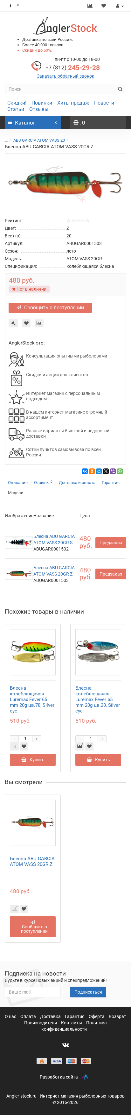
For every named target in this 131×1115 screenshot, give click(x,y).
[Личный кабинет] (119, 5)
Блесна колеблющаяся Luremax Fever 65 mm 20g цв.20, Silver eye (97, 699)
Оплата (28, 1016)
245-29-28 (72, 68)
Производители (41, 1022)
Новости (104, 103)
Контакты (72, 1022)
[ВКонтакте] (85, 471)
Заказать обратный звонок (65, 76)
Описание (18, 482)
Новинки (41, 103)
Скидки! (16, 103)
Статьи (15, 109)
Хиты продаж (73, 103)
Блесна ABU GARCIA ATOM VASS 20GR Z (32, 861)
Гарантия (111, 482)
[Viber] (113, 471)
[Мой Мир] (99, 471)
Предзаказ (111, 542)
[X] (106, 471)
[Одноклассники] (92, 471)
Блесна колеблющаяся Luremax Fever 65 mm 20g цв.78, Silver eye (32, 699)
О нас (11, 1016)
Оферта (97, 1016)
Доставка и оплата (77, 482)
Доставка (51, 1016)
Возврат (117, 1016)
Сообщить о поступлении (54, 308)
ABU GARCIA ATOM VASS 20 (39, 140)
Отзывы (38, 109)
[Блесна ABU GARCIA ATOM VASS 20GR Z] (65, 184)
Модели (16, 492)
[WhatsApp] (120, 471)
